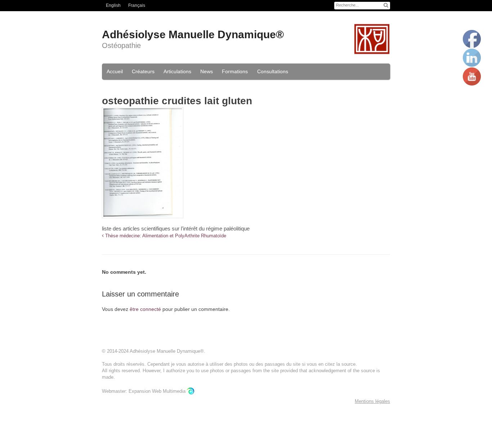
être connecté (145, 309)
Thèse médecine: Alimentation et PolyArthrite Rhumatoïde (165, 235)
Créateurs (143, 71)
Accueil (115, 71)
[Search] (386, 5)
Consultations (272, 71)
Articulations (177, 71)
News (206, 71)
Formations (235, 71)
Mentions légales (372, 401)
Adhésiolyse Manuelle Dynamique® (193, 34)
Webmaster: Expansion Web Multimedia (144, 391)
